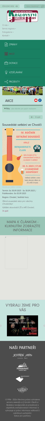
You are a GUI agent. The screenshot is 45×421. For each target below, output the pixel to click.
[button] (29, 249)
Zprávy (13, 44)
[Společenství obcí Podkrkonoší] (22, 366)
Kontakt (5, 35)
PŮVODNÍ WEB (8, 6)
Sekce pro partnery (22, 416)
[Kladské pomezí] (22, 388)
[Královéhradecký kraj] (22, 377)
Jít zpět (37, 117)
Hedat (42, 6)
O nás (4, 25)
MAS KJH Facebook (40, 100)
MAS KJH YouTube (36, 100)
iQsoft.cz (34, 402)
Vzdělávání (15, 72)
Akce (12, 53)
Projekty (14, 81)
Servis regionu (8, 28)
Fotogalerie (7, 32)
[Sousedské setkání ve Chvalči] (22, 185)
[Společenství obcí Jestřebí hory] (22, 354)
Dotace (13, 63)
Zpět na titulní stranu (22, 16)
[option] (22, 325)
